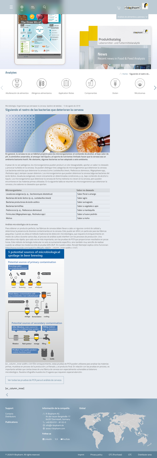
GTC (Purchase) (115, 454)
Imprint (81, 454)
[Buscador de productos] (33, 7)
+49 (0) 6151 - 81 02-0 (56, 422)
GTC (130, 454)
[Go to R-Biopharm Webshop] (118, 8)
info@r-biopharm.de (55, 425)
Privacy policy (96, 454)
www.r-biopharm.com (55, 428)
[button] (154, 87)
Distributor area (145, 454)
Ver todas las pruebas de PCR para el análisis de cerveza (34, 380)
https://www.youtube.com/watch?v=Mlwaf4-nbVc (27, 247)
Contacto (9, 413)
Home (125, 73)
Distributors (10, 416)
